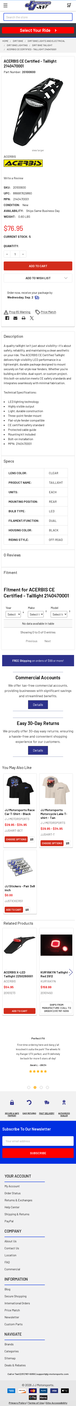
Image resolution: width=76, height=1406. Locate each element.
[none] (38, 112)
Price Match (12, 1310)
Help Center (11, 1207)
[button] (38, 278)
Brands (9, 1344)
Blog (7, 1289)
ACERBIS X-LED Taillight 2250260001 (18, 974)
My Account (12, 1186)
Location (10, 1255)
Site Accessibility (56, 1402)
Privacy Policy (17, 1402)
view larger (38, 150)
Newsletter (11, 1317)
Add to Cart (14, 909)
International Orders (17, 1303)
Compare (32, 839)
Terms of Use (36, 1402)
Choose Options (16, 839)
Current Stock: (17, 236)
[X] (31, 318)
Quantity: (11, 246)
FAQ (7, 1262)
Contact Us (11, 1248)
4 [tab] (47, 1087)
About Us (10, 1241)
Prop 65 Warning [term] (20, 312)
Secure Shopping (15, 1296)
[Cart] (70, 5)
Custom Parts (13, 1324)
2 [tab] (35, 1087)
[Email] (15, 318)
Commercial (12, 1269)
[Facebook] (7, 318)
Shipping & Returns (16, 1214)
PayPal (8, 1221)
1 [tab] (28, 1087)
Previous (5, 972)
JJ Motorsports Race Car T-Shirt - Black (20, 812)
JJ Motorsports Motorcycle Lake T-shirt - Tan (54, 813)
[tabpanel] (38, 1056)
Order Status (12, 1193)
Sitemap (10, 1358)
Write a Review (13, 178)
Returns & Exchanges (18, 1200)
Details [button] (38, 704)
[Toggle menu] (5, 5)
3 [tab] (41, 1087)
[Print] (23, 318)
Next (71, 972)
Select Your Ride (35, 30)
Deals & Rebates (15, 1365)
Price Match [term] (48, 312)
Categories (11, 1351)
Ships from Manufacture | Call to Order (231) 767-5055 (56, 1008)
